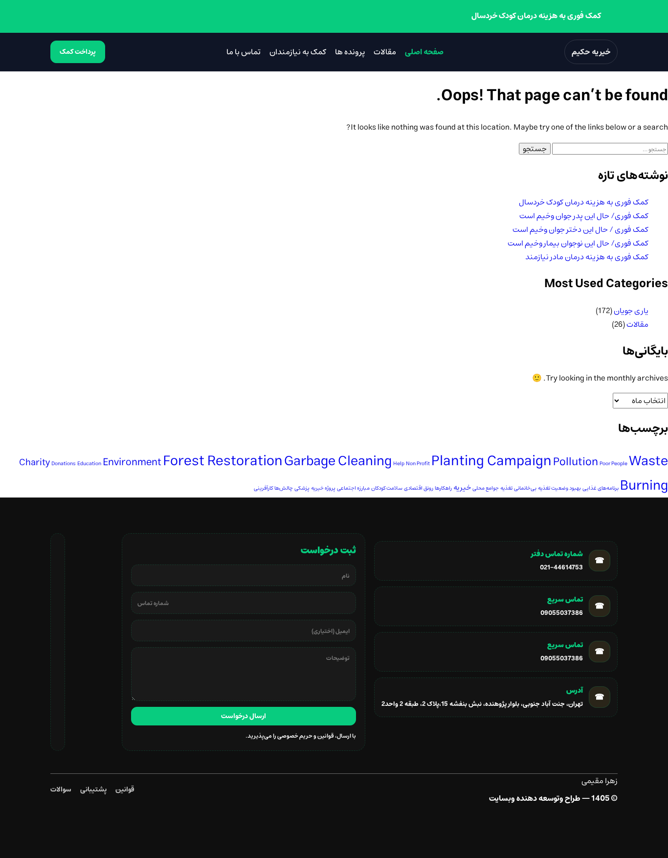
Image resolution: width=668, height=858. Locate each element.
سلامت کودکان (386, 488)
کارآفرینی (263, 488)
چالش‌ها (283, 488)
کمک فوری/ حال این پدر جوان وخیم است (583, 216)
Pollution (575, 462)
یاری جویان (631, 310)
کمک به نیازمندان (297, 52)
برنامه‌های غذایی (600, 488)
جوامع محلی (485, 488)
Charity (34, 462)
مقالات (385, 52)
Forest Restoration (223, 461)
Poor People (613, 463)
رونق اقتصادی (418, 488)
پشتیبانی (93, 789)
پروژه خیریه (323, 488)
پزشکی (302, 488)
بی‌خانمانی (525, 488)
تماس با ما (243, 52)
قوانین (124, 789)
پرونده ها (350, 52)
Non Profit (418, 463)
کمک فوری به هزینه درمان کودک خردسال (583, 202)
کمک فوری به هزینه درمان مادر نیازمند (586, 257)
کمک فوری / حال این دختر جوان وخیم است (580, 229)
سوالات (60, 789)
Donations (63, 463)
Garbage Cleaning (338, 461)
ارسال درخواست (243, 716)
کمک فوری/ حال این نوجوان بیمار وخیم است (578, 243)
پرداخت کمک (78, 52)
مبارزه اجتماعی (353, 488)
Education (89, 463)
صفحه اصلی (424, 52)
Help (398, 463)
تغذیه (506, 488)
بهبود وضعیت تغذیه (559, 488)
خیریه (462, 487)
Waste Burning (644, 473)
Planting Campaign (491, 461)
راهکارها (443, 488)
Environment (132, 462)
